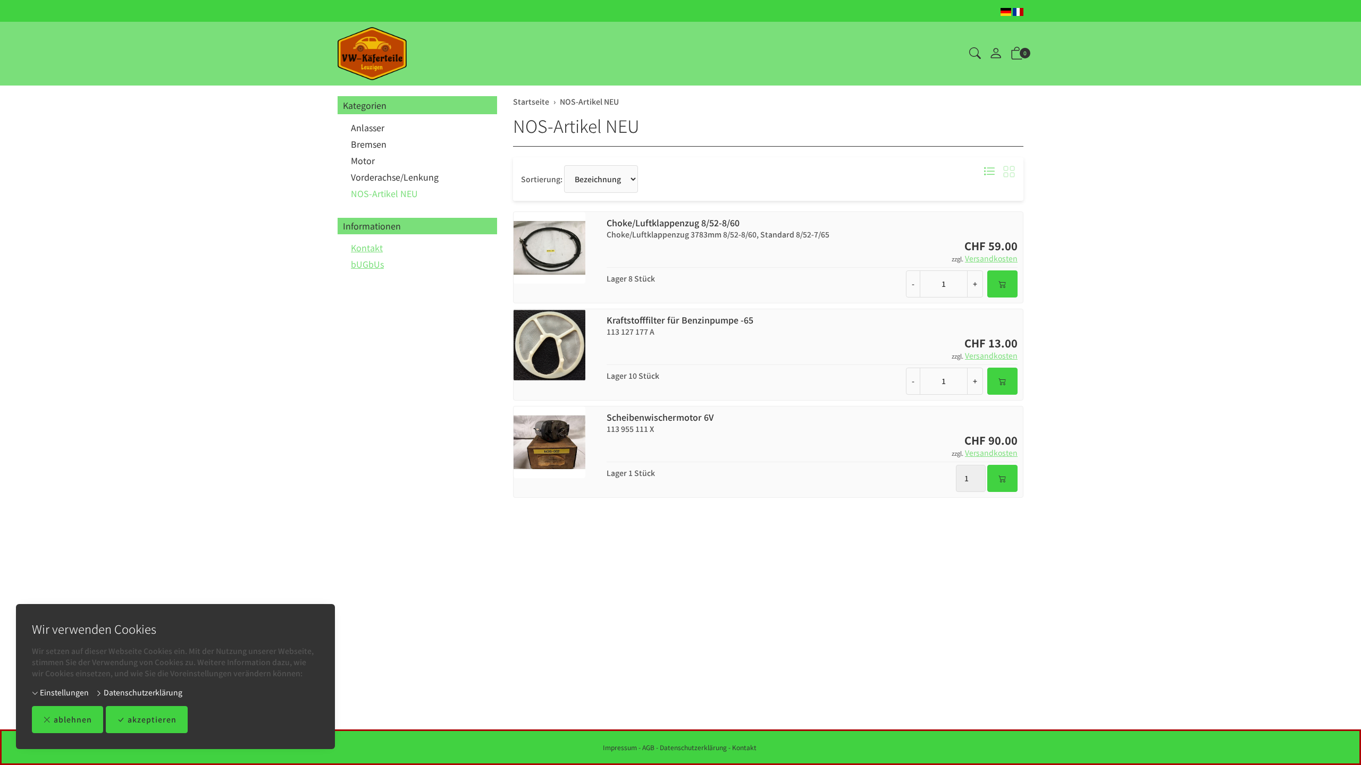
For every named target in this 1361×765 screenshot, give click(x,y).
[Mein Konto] (996, 53)
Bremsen (369, 144)
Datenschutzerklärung (142, 692)
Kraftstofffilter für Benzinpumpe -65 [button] (680, 320)
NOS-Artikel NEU (576, 125)
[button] (975, 53)
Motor (363, 160)
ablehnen (73, 719)
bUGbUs (367, 264)
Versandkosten (991, 258)
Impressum (620, 747)
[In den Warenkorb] (1002, 284)
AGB (648, 747)
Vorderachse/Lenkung (395, 177)
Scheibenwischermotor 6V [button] (660, 417)
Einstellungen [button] (63, 692)
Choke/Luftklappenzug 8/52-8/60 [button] (673, 222)
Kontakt (367, 247)
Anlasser (367, 127)
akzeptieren (152, 719)
